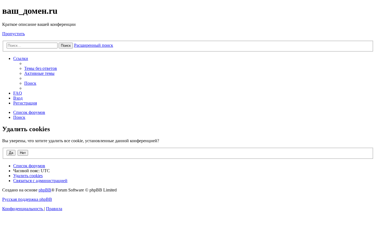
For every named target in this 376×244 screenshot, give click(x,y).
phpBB (45, 190)
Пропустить (13, 33)
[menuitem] (40, 68)
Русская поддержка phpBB (27, 199)
